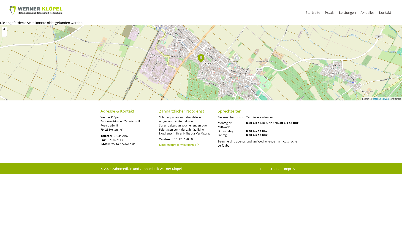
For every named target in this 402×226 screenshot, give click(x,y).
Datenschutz (269, 168)
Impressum (293, 168)
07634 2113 (115, 140)
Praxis (329, 12)
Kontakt (385, 12)
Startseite (313, 12)
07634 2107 (121, 136)
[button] (201, 58)
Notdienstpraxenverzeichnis (177, 145)
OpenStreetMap (381, 98)
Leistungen (347, 12)
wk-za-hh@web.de (123, 144)
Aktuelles (367, 12)
